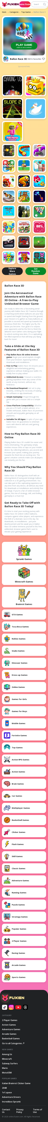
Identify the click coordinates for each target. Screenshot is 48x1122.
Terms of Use (37, 1110)
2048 (4, 1088)
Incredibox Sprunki (11, 1101)
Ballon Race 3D (18, 58)
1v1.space (7, 1092)
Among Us (7, 1054)
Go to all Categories (12, 1043)
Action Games (9, 1025)
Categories (14, 12)
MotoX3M (7, 1072)
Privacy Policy (20, 1110)
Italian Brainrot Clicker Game (16, 1083)
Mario (5, 1068)
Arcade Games (9, 1034)
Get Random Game (35, 271)
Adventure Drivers (11, 1097)
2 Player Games (9, 1020)
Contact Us (6, 1110)
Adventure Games (11, 1029)
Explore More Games (12, 271)
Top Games (26, 12)
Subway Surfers (10, 1063)
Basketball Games (11, 1038)
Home (4, 12)
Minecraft (7, 1059)
